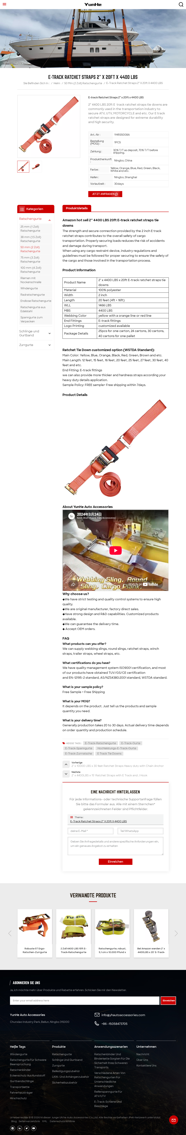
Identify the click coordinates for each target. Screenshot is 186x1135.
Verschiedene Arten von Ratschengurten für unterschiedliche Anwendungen (109, 1079)
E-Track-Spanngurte (78, 748)
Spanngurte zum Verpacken (32, 319)
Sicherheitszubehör (64, 1082)
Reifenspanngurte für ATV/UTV (108, 1094)
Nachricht (142, 1054)
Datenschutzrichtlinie (62, 1121)
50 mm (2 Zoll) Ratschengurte (83, 83)
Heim (57, 83)
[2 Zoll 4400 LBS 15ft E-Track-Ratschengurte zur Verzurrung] (35, 927)
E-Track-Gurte (130, 743)
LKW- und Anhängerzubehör (70, 1076)
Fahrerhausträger (21, 1092)
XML (44, 1121)
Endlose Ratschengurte (36, 301)
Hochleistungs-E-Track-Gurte (117, 748)
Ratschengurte (30, 219)
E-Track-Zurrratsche (78, 753)
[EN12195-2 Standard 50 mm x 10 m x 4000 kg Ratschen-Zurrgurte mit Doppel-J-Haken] (151, 927)
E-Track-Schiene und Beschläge (108, 1104)
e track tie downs (109, 753)
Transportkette (19, 1087)
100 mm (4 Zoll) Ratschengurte (31, 269)
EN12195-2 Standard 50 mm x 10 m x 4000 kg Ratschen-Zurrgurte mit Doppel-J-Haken (151, 950)
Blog (14, 1121)
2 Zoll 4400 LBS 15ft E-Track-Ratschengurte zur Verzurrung (35, 950)
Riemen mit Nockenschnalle (31, 280)
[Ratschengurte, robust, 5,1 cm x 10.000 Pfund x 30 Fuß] (74, 927)
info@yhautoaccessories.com (123, 1015)
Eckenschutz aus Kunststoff (27, 1075)
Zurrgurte (26, 345)
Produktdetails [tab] (77, 208)
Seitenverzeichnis (29, 1121)
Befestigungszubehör (66, 1071)
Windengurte (29, 288)
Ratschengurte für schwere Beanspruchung (28, 1062)
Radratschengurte (33, 294)
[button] (9, 933)
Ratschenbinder (20, 1070)
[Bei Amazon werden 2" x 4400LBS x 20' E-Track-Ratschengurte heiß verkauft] (112, 927)
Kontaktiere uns (146, 1065)
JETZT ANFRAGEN (103, 194)
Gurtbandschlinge (22, 1081)
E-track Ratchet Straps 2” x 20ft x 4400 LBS (98, 821)
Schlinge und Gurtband (29, 333)
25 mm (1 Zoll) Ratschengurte (30, 228)
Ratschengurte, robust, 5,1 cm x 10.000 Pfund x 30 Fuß (73, 950)
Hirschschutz (18, 1098)
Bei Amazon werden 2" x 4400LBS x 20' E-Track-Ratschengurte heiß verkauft (112, 950)
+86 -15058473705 (115, 1024)
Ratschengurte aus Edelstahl (33, 309)
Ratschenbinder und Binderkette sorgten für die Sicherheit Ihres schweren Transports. (112, 1061)
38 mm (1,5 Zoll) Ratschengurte (31, 239)
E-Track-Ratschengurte (100, 743)
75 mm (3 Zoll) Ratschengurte (30, 259)
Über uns (142, 1060)
